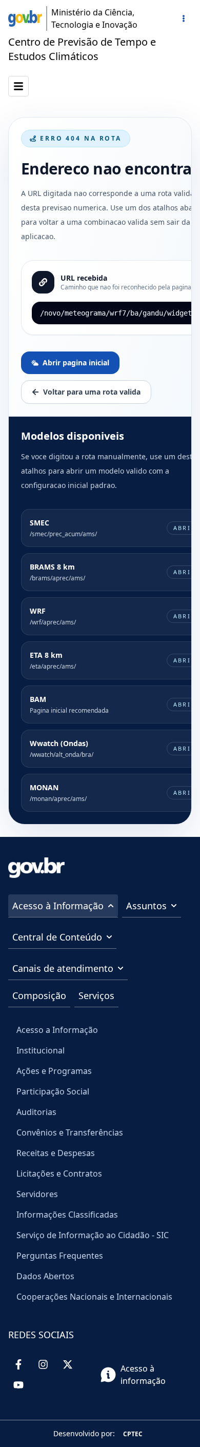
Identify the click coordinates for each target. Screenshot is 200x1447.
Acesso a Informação (57, 1029)
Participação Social (52, 1091)
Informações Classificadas (67, 1214)
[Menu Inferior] (18, 86)
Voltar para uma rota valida (92, 392)
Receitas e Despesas (55, 1153)
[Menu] (183, 18)
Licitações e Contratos (59, 1173)
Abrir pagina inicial (76, 362)
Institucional (40, 1050)
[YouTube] (18, 1385)
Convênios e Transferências (69, 1132)
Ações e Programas (54, 1071)
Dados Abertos (45, 1276)
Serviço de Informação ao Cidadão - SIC (92, 1235)
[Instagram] (43, 1364)
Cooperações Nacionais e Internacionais (94, 1296)
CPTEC (133, 1434)
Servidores (37, 1194)
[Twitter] (67, 1364)
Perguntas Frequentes (59, 1255)
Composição (39, 995)
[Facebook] (18, 1364)
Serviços (96, 995)
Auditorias (36, 1112)
